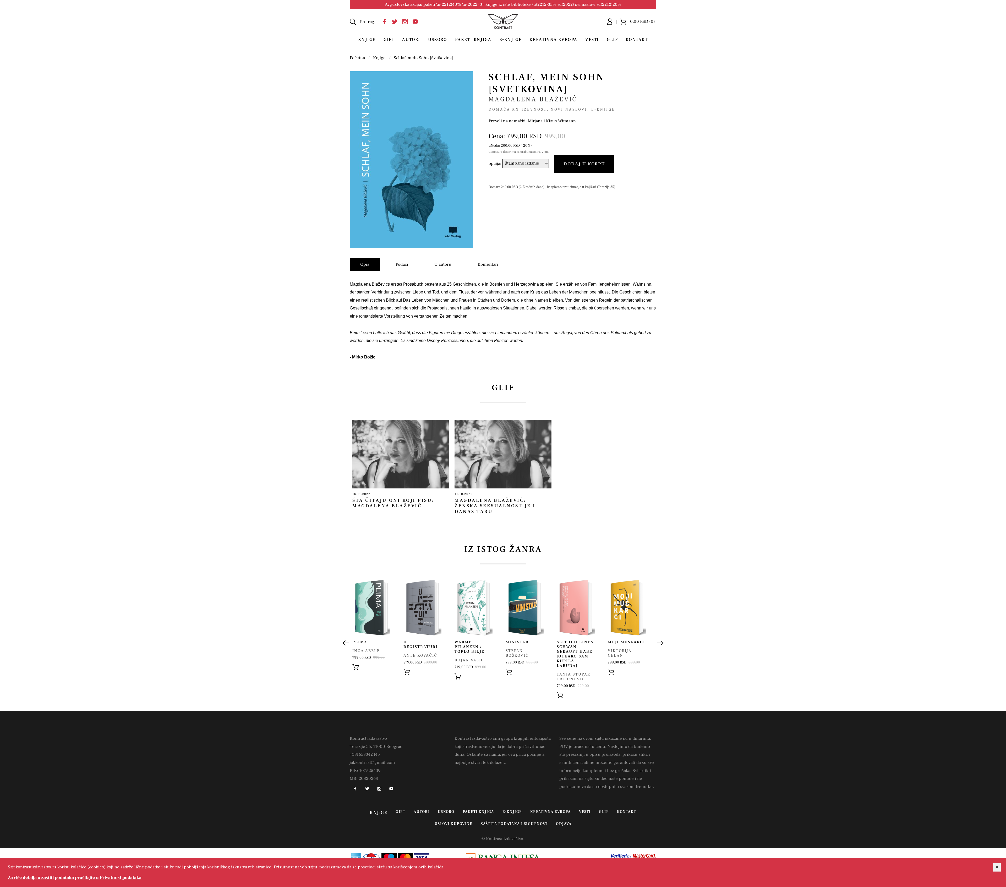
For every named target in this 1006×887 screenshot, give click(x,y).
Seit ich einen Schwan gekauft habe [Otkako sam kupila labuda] (575, 654)
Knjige (367, 39)
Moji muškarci (626, 642)
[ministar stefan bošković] (525, 607)
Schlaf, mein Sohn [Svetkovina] (423, 58)
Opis (364, 264)
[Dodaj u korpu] (355, 667)
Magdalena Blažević (533, 99)
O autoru (442, 264)
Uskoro (437, 39)
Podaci (402, 264)
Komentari (488, 264)
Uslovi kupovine (453, 823)
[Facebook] (385, 21)
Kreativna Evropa (553, 39)
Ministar (517, 642)
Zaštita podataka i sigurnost (514, 823)
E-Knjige (510, 39)
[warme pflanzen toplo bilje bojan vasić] (474, 607)
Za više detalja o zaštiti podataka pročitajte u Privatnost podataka (74, 877)
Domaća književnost (518, 109)
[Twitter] (396, 21)
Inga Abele (366, 650)
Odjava (563, 823)
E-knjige (603, 109)
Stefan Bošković (517, 653)
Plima (359, 642)
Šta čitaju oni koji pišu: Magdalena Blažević (393, 503)
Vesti (592, 39)
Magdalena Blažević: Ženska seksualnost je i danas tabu (495, 506)
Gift (389, 39)
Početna (357, 58)
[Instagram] (406, 21)
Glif (612, 39)
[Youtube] (416, 21)
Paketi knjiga (473, 39)
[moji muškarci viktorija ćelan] (627, 607)
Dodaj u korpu (584, 164)
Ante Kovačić (420, 655)
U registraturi (420, 644)
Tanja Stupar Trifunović (573, 677)
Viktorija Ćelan (620, 653)
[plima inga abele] (371, 607)
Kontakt (637, 39)
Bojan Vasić (469, 660)
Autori (411, 39)
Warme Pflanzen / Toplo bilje (469, 647)
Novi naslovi (569, 109)
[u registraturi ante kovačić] (422, 607)
